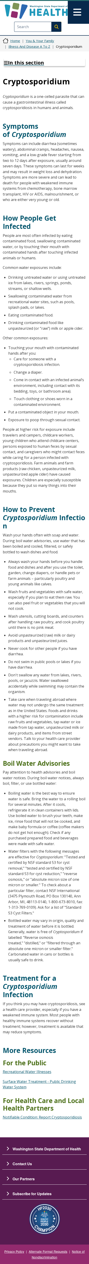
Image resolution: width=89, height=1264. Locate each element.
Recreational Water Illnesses (27, 1071)
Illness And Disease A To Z (29, 46)
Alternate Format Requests (48, 1251)
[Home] (36, 11)
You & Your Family (40, 40)
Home (15, 40)
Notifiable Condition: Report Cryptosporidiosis (42, 1117)
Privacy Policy (14, 1251)
